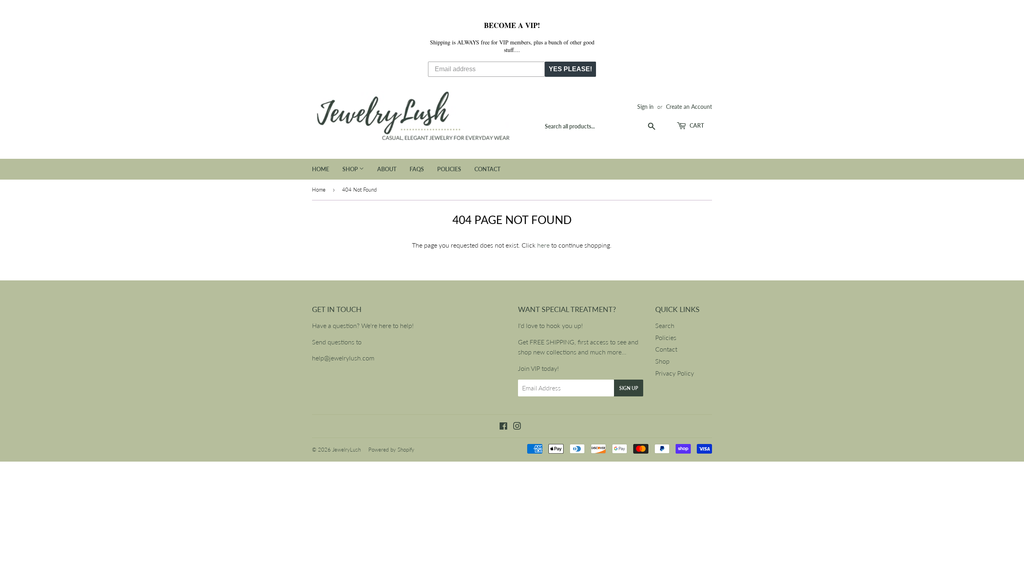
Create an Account (689, 107)
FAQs (417, 169)
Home (320, 169)
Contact (487, 169)
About (386, 169)
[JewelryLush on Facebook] (503, 426)
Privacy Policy (674, 373)
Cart (696, 125)
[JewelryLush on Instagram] (517, 426)
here (543, 245)
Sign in (645, 107)
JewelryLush (346, 449)
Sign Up (628, 388)
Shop (350, 169)
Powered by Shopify (391, 449)
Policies (449, 169)
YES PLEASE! (570, 69)
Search (664, 325)
